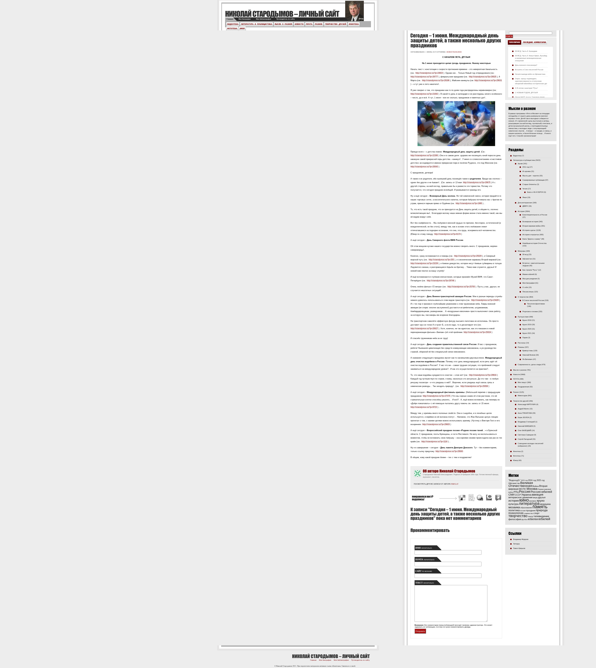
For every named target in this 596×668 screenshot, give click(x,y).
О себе (525, 287)
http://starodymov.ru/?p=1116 (434, 441)
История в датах (528, 230)
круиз (540, 500)
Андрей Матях (523, 409)
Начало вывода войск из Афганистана (530, 74)
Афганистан (527, 259)
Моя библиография (263, 19)
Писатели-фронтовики (536, 304)
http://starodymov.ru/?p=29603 (436, 424)
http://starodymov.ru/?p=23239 (424, 263)
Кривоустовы (527, 351)
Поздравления (523, 387)
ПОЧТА (309, 24)
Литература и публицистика (256, 24)
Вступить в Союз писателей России (529, 70)
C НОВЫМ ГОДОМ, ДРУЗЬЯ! (526, 93)
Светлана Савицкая (525, 435)
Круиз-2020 (526, 329)
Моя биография (245, 19)
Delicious (462, 498)
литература (529, 503)
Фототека (232, 28)
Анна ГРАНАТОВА (525, 413)
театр (530, 516)
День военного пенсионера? (526, 65)
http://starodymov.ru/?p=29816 (483, 375)
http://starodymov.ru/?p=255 (441, 259)
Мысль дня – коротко (530, 176)
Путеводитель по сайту (285, 19)
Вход (361, 19)
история (513, 500)
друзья (541, 497)
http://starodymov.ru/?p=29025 (482, 77)
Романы (521, 347)
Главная (230, 19)
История (521, 211)
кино (524, 500)
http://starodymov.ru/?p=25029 (468, 256)
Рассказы (521, 343)
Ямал (524, 197)
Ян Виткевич (527, 359)
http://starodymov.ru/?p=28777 (424, 77)
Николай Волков (528, 355)
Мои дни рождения (529, 279)
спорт (536, 513)
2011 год (525, 167)
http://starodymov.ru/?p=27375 (436, 396)
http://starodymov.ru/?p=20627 (424, 328)
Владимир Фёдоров (520, 539)
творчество (517, 516)
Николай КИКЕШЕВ (525, 426)
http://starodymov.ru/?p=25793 (461, 286)
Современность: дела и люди (529, 364)
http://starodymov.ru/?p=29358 (474, 386)
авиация (537, 494)
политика (514, 510)
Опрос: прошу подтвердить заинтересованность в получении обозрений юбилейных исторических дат (531, 81)
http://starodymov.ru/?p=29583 (449, 451)
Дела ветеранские (525, 203)
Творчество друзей (335, 24)
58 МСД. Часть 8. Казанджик (526, 51)
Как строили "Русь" (529, 270)
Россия (524, 492)
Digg (471, 498)
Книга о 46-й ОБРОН (535, 192)
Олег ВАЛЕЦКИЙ (524, 430)
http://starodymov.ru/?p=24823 (429, 73)
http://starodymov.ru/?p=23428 (485, 300)
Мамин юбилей (528, 274)
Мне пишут (522, 382)
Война (535, 486)
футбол (524, 519)
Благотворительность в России (534, 215)
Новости (299, 24)
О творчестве (523, 297)
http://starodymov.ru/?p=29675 (476, 182)
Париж (525, 337)
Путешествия (523, 317)
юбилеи (533, 519)
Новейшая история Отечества (534, 243)
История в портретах (530, 235)
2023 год (524, 480)
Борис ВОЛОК (523, 417)
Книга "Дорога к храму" (531, 239)
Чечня (524, 189)
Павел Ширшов (519, 548)
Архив (520, 164)
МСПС (522, 489)
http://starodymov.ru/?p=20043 (424, 166)
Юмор (242, 28)
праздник (530, 510)
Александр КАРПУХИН (527, 404)
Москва (532, 488)
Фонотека (354, 24)
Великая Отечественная (520, 484)
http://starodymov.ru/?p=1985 (469, 203)
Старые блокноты (529, 184)
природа (542, 510)
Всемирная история (530, 222)
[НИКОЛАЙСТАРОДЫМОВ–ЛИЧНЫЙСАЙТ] (282, 14)
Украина (526, 494)
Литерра (516, 544)
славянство (528, 513)
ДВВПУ (525, 206)
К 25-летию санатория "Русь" (526, 88)
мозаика (514, 507)
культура (513, 504)
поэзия (523, 511)
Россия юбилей (541, 491)
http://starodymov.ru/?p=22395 (424, 155)
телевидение (541, 516)
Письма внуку (528, 292)
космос (532, 501)
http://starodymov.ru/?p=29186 (435, 80)
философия (514, 519)
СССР (518, 495)
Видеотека (232, 24)
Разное (318, 24)
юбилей (544, 519)
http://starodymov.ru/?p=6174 (447, 234)
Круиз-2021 (526, 333)
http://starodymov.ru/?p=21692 (424, 94)
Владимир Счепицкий (526, 422)
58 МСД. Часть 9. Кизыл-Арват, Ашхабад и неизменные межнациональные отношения (531, 58)
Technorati (489, 498)
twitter (354, 12)
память (540, 506)
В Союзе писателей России (533, 300)
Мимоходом (522, 395)
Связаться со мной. (349, 666)
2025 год (541, 480)
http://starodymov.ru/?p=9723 (424, 407)
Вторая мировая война (531, 226)
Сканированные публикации (533, 180)
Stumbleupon (480, 498)
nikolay (454, 484)
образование (526, 508)
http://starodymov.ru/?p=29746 (440, 280)
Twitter (498, 498)
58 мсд (525, 254)
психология (515, 513)
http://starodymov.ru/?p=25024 (477, 332)
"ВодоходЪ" (514, 480)
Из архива (526, 171)
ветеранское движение (520, 497)
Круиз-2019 (526, 324)
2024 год (532, 480)
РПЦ (516, 492)
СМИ (511, 494)
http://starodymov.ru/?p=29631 (488, 80)
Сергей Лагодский (525, 439)
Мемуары (521, 251)
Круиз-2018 (526, 320)
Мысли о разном (283, 24)
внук (535, 497)
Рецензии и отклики (530, 311)
